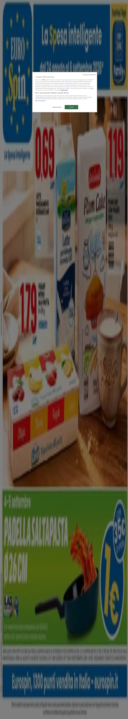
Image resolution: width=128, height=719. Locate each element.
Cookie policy (64, 90)
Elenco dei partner (40, 100)
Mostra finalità (57, 107)
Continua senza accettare (89, 74)
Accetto (71, 107)
